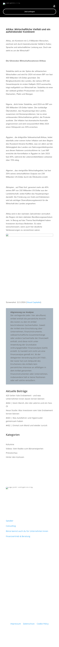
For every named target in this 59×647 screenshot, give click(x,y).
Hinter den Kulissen (15, 457)
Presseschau (11, 453)
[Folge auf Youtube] (13, 503)
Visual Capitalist (33, 302)
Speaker (9, 520)
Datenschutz (29, 623)
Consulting (11, 526)
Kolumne (10, 444)
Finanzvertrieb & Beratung (18, 536)
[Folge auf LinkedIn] (8, 503)
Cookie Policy (43, 623)
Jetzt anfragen (29, 12)
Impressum (15, 623)
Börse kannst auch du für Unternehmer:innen (27, 531)
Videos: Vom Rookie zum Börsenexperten (24, 448)
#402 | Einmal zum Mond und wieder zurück (26, 425)
